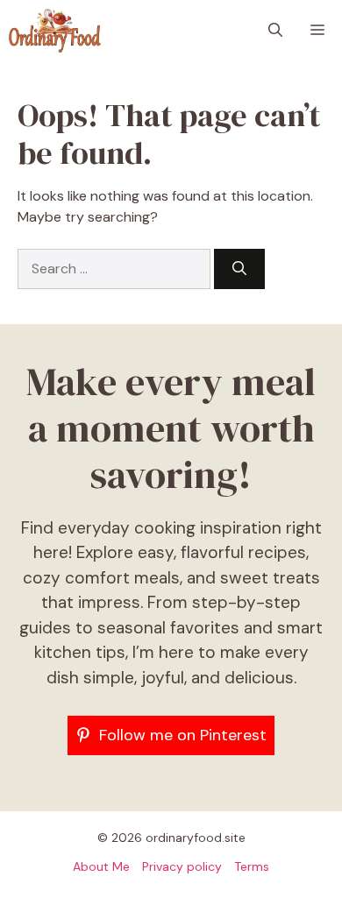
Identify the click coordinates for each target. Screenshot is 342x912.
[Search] (239, 269)
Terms (251, 866)
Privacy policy (182, 866)
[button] (275, 30)
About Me (101, 866)
